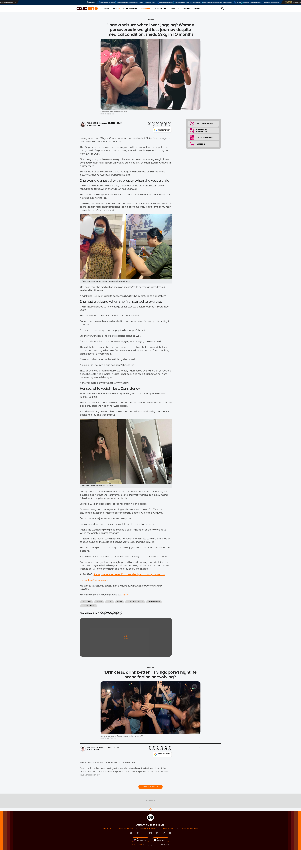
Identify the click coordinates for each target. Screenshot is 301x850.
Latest (106, 8)
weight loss (86, 602)
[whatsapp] (162, 124)
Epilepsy (99, 602)
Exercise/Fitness (154, 602)
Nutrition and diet (88, 606)
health (109, 602)
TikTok (119, 602)
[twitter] (154, 124)
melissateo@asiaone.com (94, 580)
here (125, 594)
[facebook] (150, 124)
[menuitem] (106, 8)
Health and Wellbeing (135, 602)
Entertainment (130, 8)
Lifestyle (145, 8)
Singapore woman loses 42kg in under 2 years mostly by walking (130, 574)
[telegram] (158, 124)
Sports (186, 8)
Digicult (175, 8)
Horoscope (160, 8)
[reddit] (166, 124)
